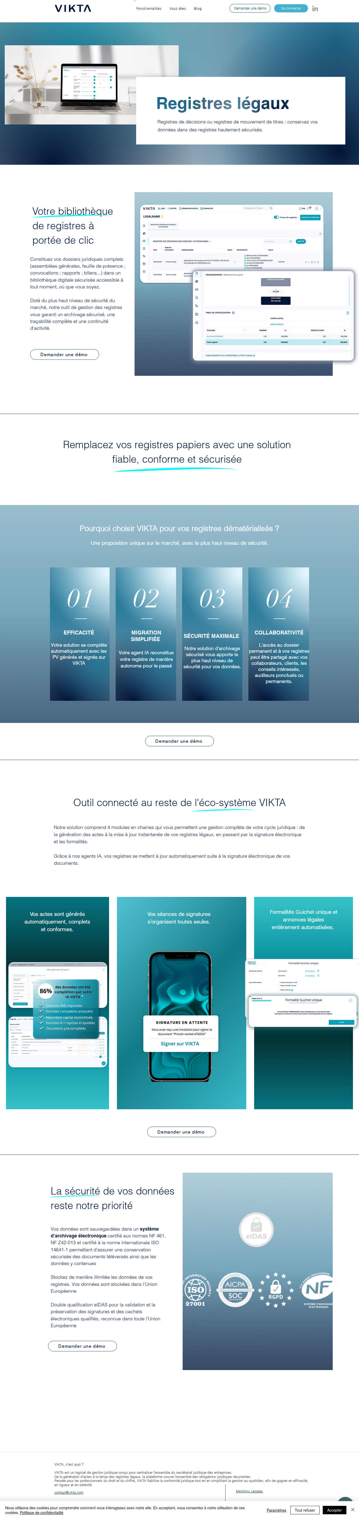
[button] (149, 8)
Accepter (334, 1510)
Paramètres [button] (276, 1510)
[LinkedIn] (315, 8)
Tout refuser (305, 1510)
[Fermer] (353, 1510)
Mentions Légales (249, 1491)
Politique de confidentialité (41, 1512)
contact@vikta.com (68, 1492)
